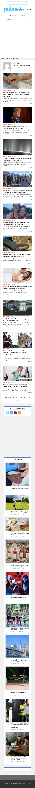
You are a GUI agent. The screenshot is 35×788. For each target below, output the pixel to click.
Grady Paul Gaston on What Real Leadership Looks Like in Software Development (19, 488)
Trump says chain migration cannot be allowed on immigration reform (15, 127)
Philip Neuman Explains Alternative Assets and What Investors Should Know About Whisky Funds (19, 565)
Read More (30, 103)
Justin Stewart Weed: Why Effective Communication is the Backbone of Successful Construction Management (20, 725)
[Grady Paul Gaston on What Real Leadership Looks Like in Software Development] (17, 474)
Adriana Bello (6, 90)
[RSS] (19, 412)
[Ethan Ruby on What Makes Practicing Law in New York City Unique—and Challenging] (17, 646)
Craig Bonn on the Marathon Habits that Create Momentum (20, 629)
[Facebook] (11, 412)
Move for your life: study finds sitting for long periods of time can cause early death (17, 386)
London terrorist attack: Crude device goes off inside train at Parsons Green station (17, 191)
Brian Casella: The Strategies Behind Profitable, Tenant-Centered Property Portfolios (20, 533)
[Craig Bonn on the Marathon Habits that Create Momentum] (17, 615)
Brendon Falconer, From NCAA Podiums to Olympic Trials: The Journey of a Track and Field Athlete (20, 692)
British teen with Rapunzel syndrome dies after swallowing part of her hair (16, 223)
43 (30, 397)
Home (2, 58)
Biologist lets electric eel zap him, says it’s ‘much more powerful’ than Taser (16, 255)
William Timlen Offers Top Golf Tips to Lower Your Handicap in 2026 (19, 512)
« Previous (7, 397)
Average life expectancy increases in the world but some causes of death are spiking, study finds (17, 94)
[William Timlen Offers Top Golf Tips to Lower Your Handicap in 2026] (17, 502)
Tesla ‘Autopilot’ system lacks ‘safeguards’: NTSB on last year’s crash (16, 320)
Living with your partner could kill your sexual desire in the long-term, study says (17, 288)
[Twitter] (7, 412)
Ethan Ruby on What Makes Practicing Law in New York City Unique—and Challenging (19, 660)
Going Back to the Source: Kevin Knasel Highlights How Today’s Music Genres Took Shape (19, 597)
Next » (17, 400)
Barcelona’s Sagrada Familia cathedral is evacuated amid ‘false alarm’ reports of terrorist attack (16, 353)
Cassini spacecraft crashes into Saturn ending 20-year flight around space (17, 159)
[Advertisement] (17, 39)
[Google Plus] (15, 412)
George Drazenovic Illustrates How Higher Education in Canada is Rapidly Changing (19, 758)
